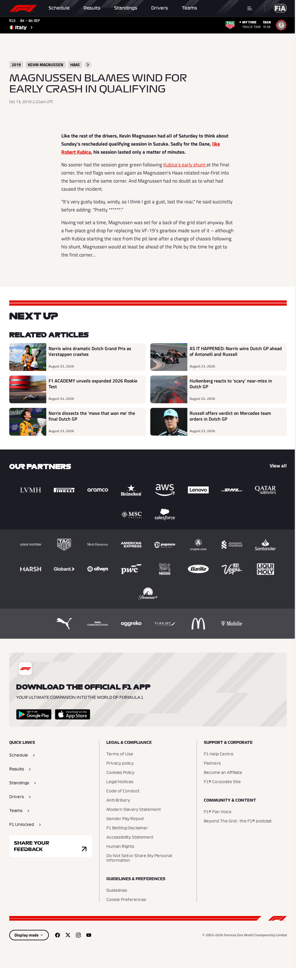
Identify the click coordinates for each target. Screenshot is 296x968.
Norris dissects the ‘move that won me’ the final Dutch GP (92, 416)
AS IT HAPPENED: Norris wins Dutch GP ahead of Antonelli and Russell (236, 351)
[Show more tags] (87, 64)
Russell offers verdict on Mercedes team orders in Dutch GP (230, 416)
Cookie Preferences (126, 900)
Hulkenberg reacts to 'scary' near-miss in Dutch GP (231, 384)
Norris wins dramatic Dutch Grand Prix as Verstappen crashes (90, 351)
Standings (125, 8)
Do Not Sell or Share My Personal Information (139, 858)
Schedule (59, 8)
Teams (189, 8)
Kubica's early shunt (184, 164)
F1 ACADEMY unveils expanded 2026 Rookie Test (93, 384)
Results (92, 8)
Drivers (159, 8)
